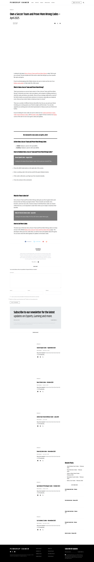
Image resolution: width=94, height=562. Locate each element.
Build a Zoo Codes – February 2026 (75, 480)
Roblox (11, 9)
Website (47, 290)
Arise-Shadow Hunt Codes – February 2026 (75, 467)
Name (11, 290)
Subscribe (77, 2)
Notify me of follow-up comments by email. (17, 299)
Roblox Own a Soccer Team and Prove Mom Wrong (37, 229)
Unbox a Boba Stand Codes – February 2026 (73, 474)
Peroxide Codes (35, 114)
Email (29, 290)
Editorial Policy (51, 553)
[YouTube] (10, 551)
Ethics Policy (51, 556)
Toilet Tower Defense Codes (21, 114)
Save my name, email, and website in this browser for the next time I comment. (25, 296)
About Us (50, 548)
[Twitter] (12, 551)
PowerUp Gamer (19, 2)
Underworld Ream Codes (49, 112)
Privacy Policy (51, 551)
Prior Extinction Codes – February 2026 (74, 470)
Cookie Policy (39, 556)
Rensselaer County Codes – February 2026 (75, 477)
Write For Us (38, 548)
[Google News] (14, 551)
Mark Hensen (15, 22)
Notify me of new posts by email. (32, 299)
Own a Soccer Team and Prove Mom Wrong (36, 73)
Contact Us (38, 551)
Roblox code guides (19, 83)
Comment (12, 272)
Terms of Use (38, 553)
